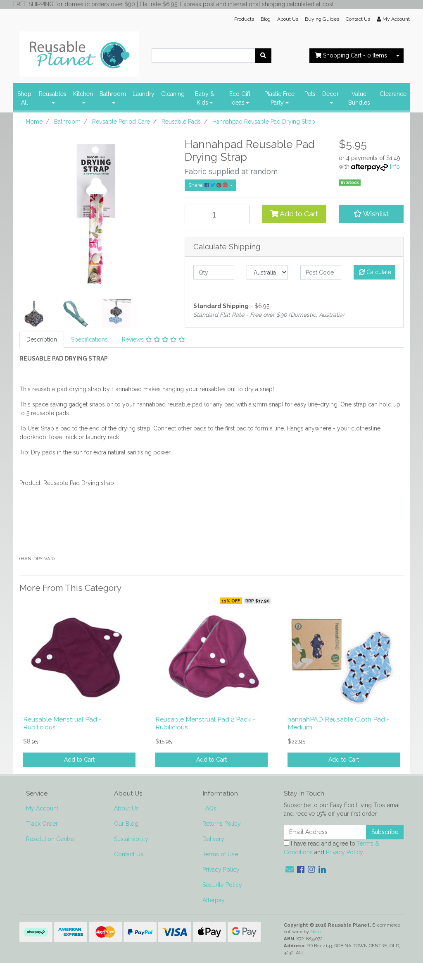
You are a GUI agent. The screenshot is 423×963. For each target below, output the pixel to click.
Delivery (213, 839)
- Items (355, 55)
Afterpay (213, 900)
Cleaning (173, 94)
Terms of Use (220, 854)
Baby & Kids (204, 98)
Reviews (133, 339)
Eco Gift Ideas (239, 98)
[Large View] (33, 313)
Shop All (24, 98)
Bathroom (113, 94)
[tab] (41, 340)
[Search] (263, 55)
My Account (42, 808)
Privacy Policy (221, 869)
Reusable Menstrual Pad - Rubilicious (62, 723)
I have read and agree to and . (331, 847)
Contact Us (358, 19)
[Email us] (289, 870)
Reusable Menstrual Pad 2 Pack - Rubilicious (205, 723)
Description (41, 339)
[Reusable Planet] (79, 51)
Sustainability (131, 839)
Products (244, 19)
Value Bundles (359, 98)
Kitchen (83, 94)
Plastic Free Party (279, 98)
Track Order (42, 823)
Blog (266, 19)
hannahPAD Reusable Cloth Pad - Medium (339, 723)
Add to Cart (298, 214)
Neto (315, 931)
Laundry (143, 94)
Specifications (89, 339)
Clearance (393, 94)
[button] (371, 214)
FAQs (209, 808)
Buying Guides (322, 19)
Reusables (53, 94)
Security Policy (222, 885)
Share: (196, 185)
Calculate (378, 272)
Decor (330, 94)
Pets (310, 94)
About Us (287, 19)
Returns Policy (221, 823)
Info (395, 166)
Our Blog (126, 823)
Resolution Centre (50, 839)
